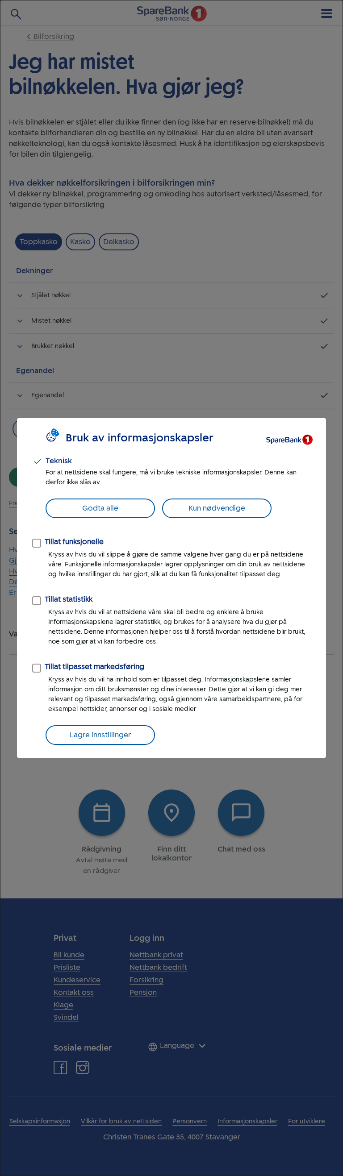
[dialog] (171, 588)
